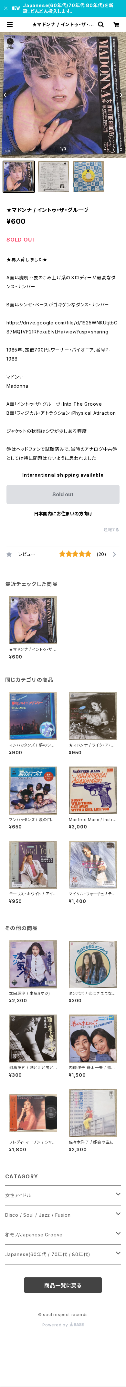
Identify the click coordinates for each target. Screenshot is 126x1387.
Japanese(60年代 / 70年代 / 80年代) (47, 1254)
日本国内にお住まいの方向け (63, 513)
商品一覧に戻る (63, 1285)
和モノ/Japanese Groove (34, 1234)
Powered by (55, 1325)
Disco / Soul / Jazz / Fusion (37, 1215)
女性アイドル (18, 1195)
